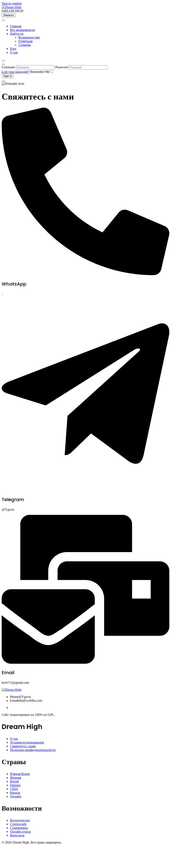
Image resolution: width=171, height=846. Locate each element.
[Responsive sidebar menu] (3, 81)
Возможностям (29, 37)
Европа (15, 785)
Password (61, 67)
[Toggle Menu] (3, 20)
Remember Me (40, 72)
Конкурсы (17, 835)
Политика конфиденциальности (33, 750)
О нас (14, 52)
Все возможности (22, 30)
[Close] (3, 60)
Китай (14, 781)
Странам (24, 45)
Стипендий (18, 824)
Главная (15, 26)
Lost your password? (15, 72)
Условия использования (27, 742)
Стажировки (19, 828)
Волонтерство (20, 820)
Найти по (17, 33)
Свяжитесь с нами (23, 746)
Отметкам (25, 41)
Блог (13, 48)
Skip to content (11, 3)
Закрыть (8, 15)
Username (8, 67)
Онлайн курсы (20, 831)
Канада (15, 792)
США (14, 789)
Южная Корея (20, 774)
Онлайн (15, 796)
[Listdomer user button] (3, 64)
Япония (15, 777)
